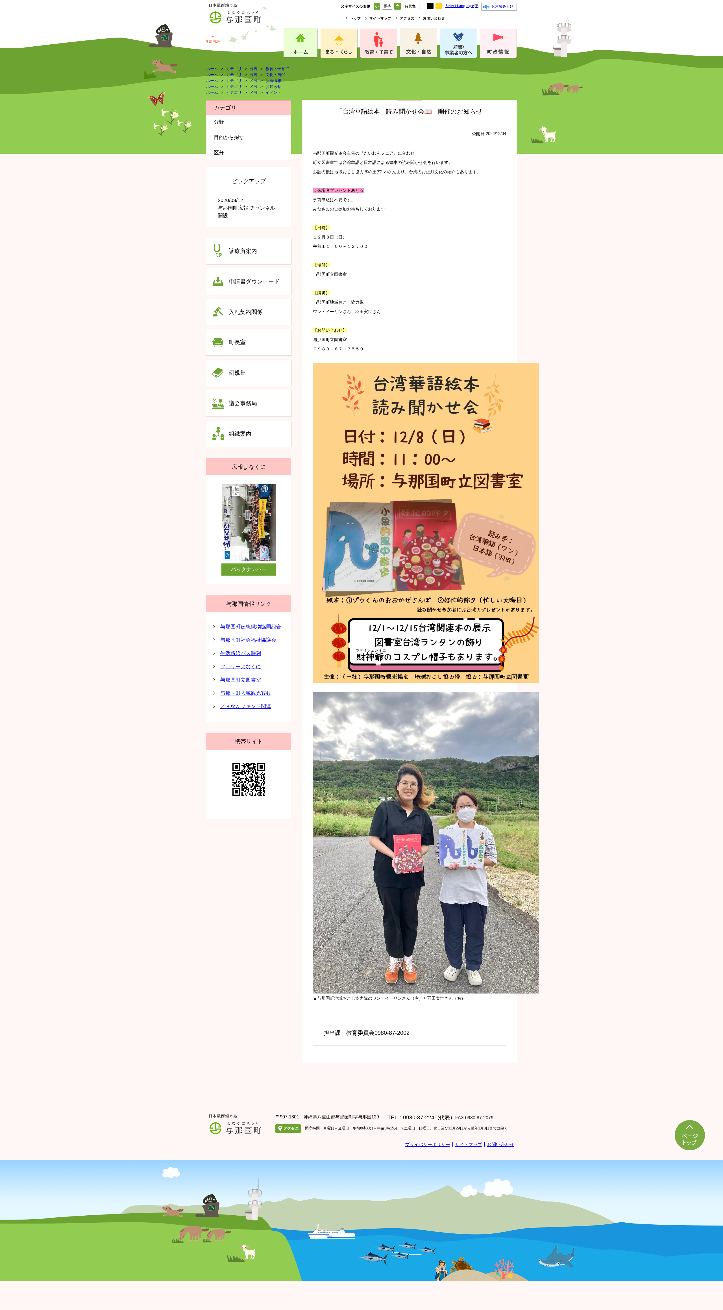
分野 (254, 68)
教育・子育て (277, 68)
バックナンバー (249, 569)
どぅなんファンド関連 (245, 706)
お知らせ (273, 86)
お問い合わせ (434, 18)
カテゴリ (234, 68)
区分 (254, 80)
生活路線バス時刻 (240, 653)
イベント (273, 92)
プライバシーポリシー (427, 1144)
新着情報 (273, 80)
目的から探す (229, 137)
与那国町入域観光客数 (245, 693)
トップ (355, 18)
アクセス (407, 18)
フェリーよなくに (240, 666)
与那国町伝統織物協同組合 (250, 627)
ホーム (212, 68)
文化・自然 (275, 74)
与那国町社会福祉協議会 (248, 640)
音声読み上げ (502, 6)
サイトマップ (380, 18)
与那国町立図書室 (240, 680)
